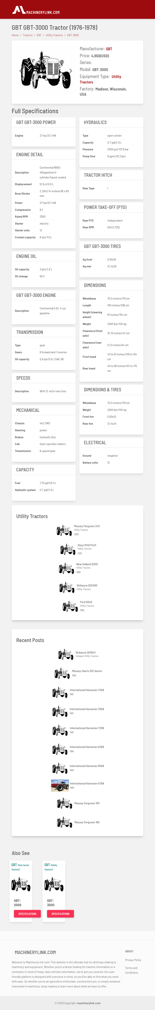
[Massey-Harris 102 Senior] (62, 673)
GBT (109, 48)
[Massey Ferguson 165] (65, 822)
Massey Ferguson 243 (87, 526)
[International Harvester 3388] (60, 692)
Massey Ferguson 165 (87, 822)
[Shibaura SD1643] (66, 654)
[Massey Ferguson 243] (64, 530)
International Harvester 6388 (87, 747)
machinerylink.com (89, 1003)
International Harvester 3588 (87, 709)
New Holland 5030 (87, 564)
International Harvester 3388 (87, 690)
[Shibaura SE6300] (67, 587)
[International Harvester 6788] (60, 786)
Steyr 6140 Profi (87, 545)
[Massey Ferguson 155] (65, 803)
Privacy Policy (133, 960)
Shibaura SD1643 (86, 652)
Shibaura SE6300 (87, 585)
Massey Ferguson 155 (87, 803)
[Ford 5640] (70, 606)
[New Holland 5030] (66, 568)
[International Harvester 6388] (60, 749)
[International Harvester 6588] (60, 768)
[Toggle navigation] (141, 9)
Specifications (27, 913)
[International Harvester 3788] (60, 730)
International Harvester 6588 (87, 766)
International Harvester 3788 (87, 728)
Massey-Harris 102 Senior (87, 671)
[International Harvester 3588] (60, 711)
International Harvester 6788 (87, 783)
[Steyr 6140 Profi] (68, 549)
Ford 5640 (86, 602)
